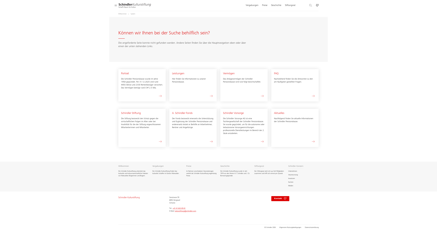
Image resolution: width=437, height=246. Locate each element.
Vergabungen (252, 5)
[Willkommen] (134, 5)
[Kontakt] (317, 5)
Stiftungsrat (290, 5)
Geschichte (276, 5)
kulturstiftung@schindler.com (185, 211)
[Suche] (310, 5)
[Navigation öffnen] (115, 5)
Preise (264, 5)
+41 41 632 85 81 (179, 208)
